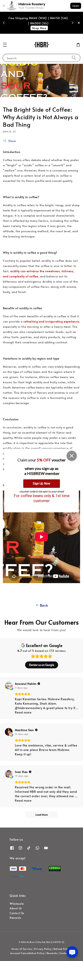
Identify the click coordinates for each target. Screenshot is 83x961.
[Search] (74, 58)
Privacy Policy (42, 949)
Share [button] (12, 141)
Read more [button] (23, 712)
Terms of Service (21, 949)
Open (75, 5)
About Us (16, 908)
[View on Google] (9, 685)
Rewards (15, 918)
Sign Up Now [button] (41, 483)
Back (44, 605)
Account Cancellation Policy (27, 953)
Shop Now (39, 28)
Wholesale (17, 903)
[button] (5, 45)
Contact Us (17, 913)
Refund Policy (61, 949)
